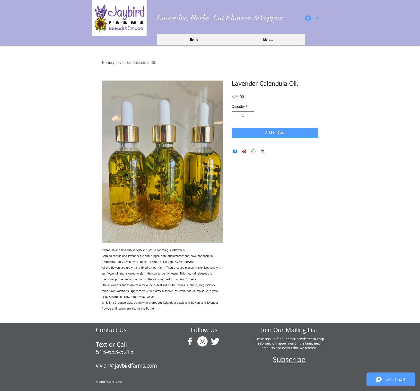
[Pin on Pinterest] (244, 151)
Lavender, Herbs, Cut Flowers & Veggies (220, 17)
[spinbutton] (243, 116)
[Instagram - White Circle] (202, 341)
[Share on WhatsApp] (253, 151)
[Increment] (250, 116)
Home (107, 63)
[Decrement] (236, 116)
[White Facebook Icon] (190, 341)
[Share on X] (263, 151)
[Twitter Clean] (215, 341)
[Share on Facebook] (235, 151)
